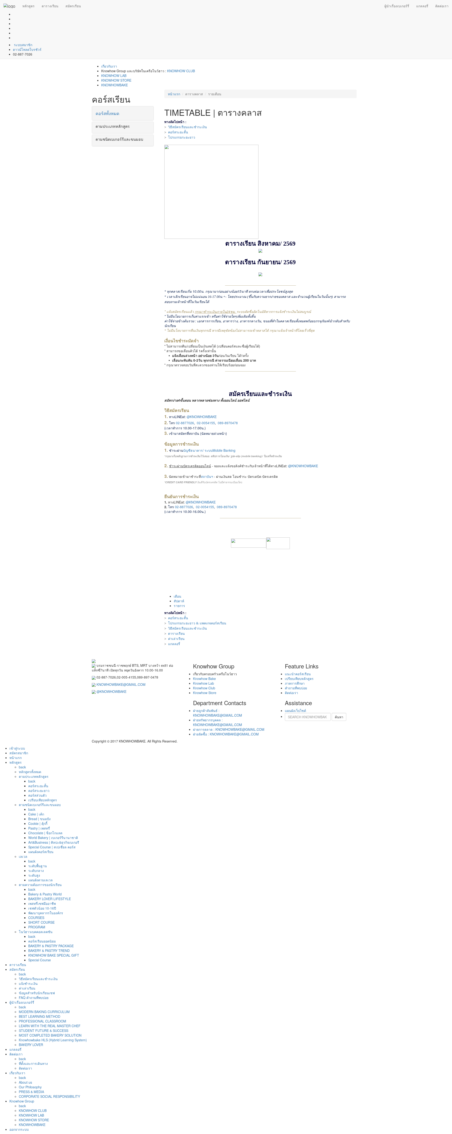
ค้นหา (339, 717)
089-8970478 (228, 422)
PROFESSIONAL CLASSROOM (42, 1021)
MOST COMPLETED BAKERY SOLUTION (50, 1035)
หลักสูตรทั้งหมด (30, 771)
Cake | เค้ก (36, 814)
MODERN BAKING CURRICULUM (44, 1011)
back (22, 767)
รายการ (179, 605)
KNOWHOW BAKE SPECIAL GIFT (53, 955)
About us (25, 1082)
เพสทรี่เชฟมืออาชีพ (42, 903)
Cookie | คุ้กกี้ (37, 823)
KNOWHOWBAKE (114, 85)
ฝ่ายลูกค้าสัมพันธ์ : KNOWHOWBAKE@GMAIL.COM (217, 713)
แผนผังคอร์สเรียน (40, 851)
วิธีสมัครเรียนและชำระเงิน (187, 127)
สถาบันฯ (207, 476)
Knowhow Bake (204, 678)
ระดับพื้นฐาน (37, 865)
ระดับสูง (34, 875)
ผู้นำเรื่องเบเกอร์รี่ (396, 6)
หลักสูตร (28, 6)
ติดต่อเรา (441, 6)
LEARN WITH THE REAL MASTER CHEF (50, 1025)
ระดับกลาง (36, 870)
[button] (123, 113)
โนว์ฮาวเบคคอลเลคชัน (35, 931)
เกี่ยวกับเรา (109, 66)
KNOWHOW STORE (116, 80)
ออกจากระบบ (19, 1129)
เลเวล (23, 856)
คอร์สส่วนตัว (37, 795)
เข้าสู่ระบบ (17, 748)
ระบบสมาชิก (22, 44)
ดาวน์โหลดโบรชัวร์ (27, 49)
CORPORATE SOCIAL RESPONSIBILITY (49, 1096)
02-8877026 (185, 422)
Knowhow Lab (203, 683)
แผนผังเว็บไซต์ (295, 710)
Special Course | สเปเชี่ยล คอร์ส (52, 847)
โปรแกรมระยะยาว (181, 137)
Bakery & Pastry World (45, 894)
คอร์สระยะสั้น (178, 132)
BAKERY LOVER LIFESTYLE (49, 898)
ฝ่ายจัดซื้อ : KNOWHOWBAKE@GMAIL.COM (226, 734)
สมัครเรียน (73, 6)
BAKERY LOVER (31, 1044)
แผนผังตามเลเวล (40, 880)
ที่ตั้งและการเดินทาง (33, 1063)
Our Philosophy (30, 1087)
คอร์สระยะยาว (38, 790)
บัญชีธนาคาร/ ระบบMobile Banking (209, 450)
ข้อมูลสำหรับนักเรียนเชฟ (37, 992)
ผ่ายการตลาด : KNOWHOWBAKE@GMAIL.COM (228, 729)
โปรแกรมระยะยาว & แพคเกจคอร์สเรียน (197, 623)
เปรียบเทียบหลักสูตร (299, 678)
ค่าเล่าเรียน (176, 639)
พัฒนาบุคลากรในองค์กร (45, 912)
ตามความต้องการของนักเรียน (40, 884)
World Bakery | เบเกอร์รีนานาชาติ (53, 837)
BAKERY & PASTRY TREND (49, 950)
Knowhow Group (21, 1101)
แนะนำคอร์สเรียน (298, 673)
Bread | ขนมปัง (39, 818)
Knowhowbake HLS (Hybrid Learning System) (53, 1040)
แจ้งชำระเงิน (28, 983)
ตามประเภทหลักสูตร (33, 776)
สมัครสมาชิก (18, 753)
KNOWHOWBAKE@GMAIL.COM (121, 684)
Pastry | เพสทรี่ (39, 828)
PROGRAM (36, 927)
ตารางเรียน (50, 6)
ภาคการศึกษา (295, 683)
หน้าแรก (174, 94)
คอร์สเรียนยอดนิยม (42, 941)
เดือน (177, 596)
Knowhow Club (204, 688)
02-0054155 (206, 422)
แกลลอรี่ (422, 6)
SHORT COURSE (41, 922)
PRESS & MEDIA (31, 1091)
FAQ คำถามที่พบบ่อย (33, 997)
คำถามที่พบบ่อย (296, 688)
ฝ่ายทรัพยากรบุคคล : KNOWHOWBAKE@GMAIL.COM (217, 722)
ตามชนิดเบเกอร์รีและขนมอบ (40, 804)
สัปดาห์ (179, 601)
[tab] (122, 113)
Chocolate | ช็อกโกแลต (45, 833)
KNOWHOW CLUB (181, 70)
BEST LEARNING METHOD (39, 1016)
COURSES (36, 917)
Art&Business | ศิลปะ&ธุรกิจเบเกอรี (53, 842)
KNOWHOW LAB (113, 75)
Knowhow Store (204, 692)
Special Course (39, 960)
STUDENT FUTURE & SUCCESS (43, 1030)
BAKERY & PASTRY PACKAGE (51, 945)
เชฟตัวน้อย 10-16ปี (42, 908)
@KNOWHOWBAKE (202, 416)
